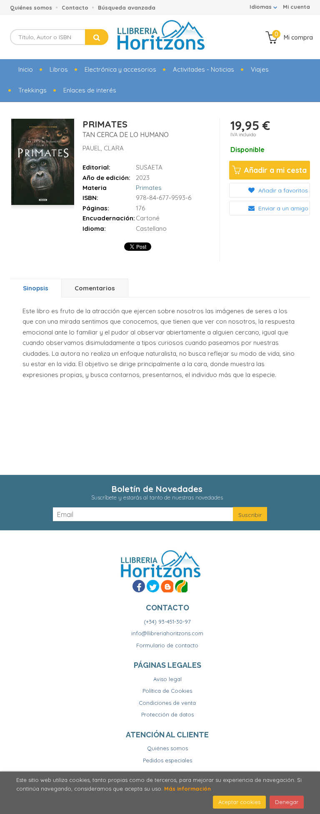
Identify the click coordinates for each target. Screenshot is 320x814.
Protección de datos (167, 714)
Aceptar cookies (239, 802)
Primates (149, 188)
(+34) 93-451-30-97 (167, 621)
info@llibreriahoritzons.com (167, 633)
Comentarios (95, 288)
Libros (59, 69)
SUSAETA (149, 167)
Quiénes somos (31, 7)
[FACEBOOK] (138, 586)
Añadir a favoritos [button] (282, 190)
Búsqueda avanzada (126, 7)
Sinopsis (35, 288)
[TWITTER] (153, 586)
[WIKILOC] (181, 586)
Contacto (75, 7)
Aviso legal (167, 679)
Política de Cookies (167, 690)
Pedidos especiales (167, 760)
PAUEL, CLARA (103, 148)
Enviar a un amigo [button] (282, 208)
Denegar (286, 802)
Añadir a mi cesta (274, 170)
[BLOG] (167, 586)
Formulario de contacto (167, 645)
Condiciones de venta (167, 702)
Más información (187, 788)
